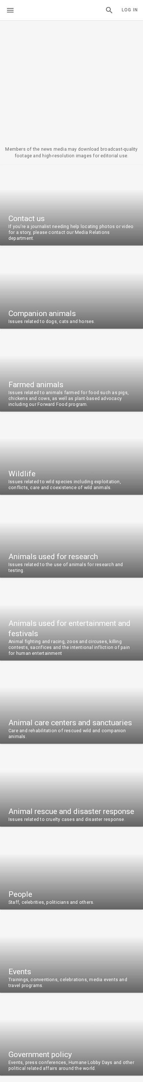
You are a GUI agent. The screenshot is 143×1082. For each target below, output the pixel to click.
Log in (130, 9)
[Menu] (10, 10)
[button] (109, 10)
